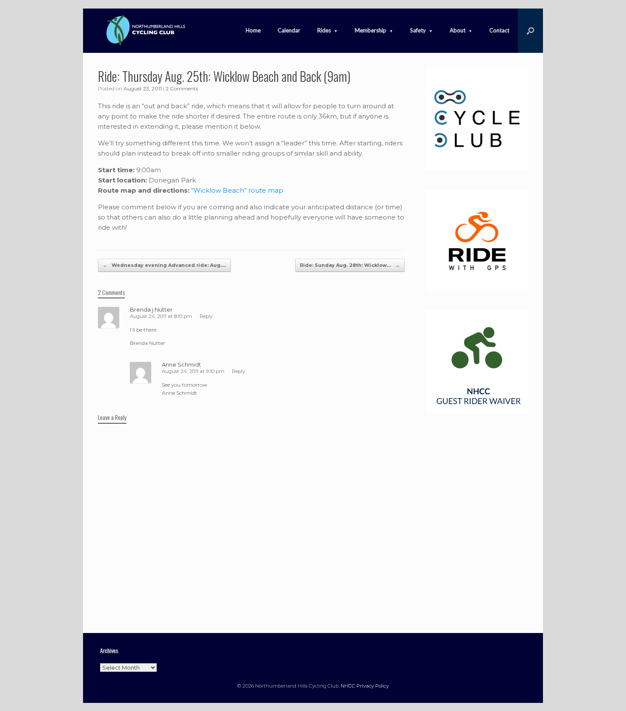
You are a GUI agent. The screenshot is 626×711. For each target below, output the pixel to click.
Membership (370, 30)
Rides (324, 30)
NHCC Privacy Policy (365, 686)
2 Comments (182, 88)
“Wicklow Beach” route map (237, 190)
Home (253, 30)
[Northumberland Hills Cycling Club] (145, 31)
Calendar (289, 30)
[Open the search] (530, 31)
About (457, 30)
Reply (206, 316)
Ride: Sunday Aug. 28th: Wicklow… (350, 265)
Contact (499, 30)
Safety (418, 30)
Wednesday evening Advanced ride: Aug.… (164, 265)
